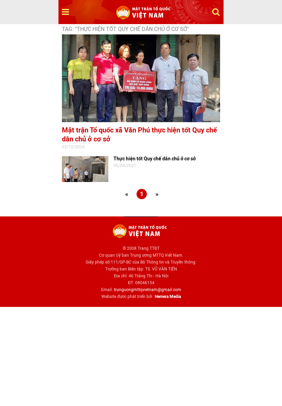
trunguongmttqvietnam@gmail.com (147, 289)
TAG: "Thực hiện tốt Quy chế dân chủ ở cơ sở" (125, 29)
